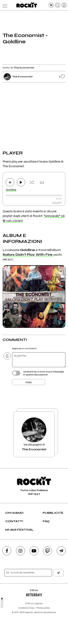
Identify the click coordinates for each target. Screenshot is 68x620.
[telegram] (61, 550)
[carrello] (51, 5)
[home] (26, 5)
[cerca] (57, 5)
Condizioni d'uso (26, 608)
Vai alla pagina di (34, 447)
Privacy (2, 604)
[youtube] (34, 550)
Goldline (11, 190)
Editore (32, 592)
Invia (29, 382)
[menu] (3, 5)
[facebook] (6, 550)
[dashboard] (64, 5)
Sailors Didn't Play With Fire (28, 254)
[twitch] (47, 550)
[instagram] (20, 550)
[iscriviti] (58, 572)
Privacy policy (43, 608)
